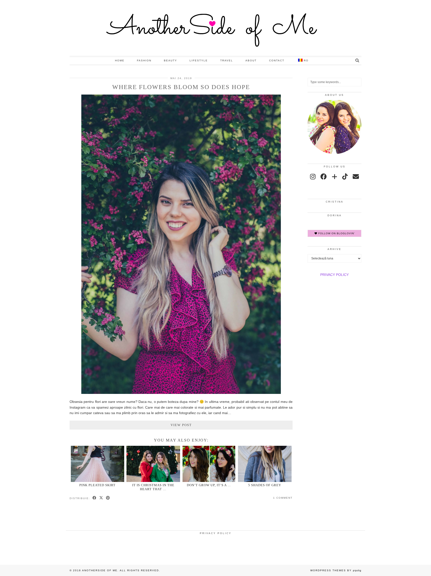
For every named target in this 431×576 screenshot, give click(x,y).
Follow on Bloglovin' (336, 233)
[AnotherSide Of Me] (215, 28)
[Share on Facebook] (94, 498)
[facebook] (324, 176)
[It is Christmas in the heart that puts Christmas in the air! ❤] (153, 464)
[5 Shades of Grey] (265, 464)
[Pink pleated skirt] (97, 464)
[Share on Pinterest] (108, 498)
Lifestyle (199, 60)
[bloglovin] (334, 176)
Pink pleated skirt (97, 485)
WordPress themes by (335, 570)
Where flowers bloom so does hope (181, 87)
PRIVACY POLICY (334, 275)
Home (119, 60)
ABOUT (251, 60)
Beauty (170, 60)
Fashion (144, 60)
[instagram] (313, 176)
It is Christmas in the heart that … (153, 487)
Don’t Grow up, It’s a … (209, 485)
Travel (226, 60)
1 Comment (283, 497)
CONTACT (276, 60)
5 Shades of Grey (264, 485)
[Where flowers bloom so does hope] (181, 393)
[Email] (356, 176)
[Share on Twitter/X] (101, 498)
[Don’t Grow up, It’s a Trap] (209, 464)
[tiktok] (345, 176)
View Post (181, 425)
